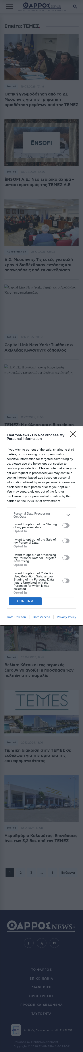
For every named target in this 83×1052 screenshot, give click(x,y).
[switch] (65, 525)
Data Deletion (16, 617)
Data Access (41, 617)
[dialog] (41, 526)
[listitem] (41, 515)
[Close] (74, 435)
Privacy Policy (66, 617)
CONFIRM (25, 601)
